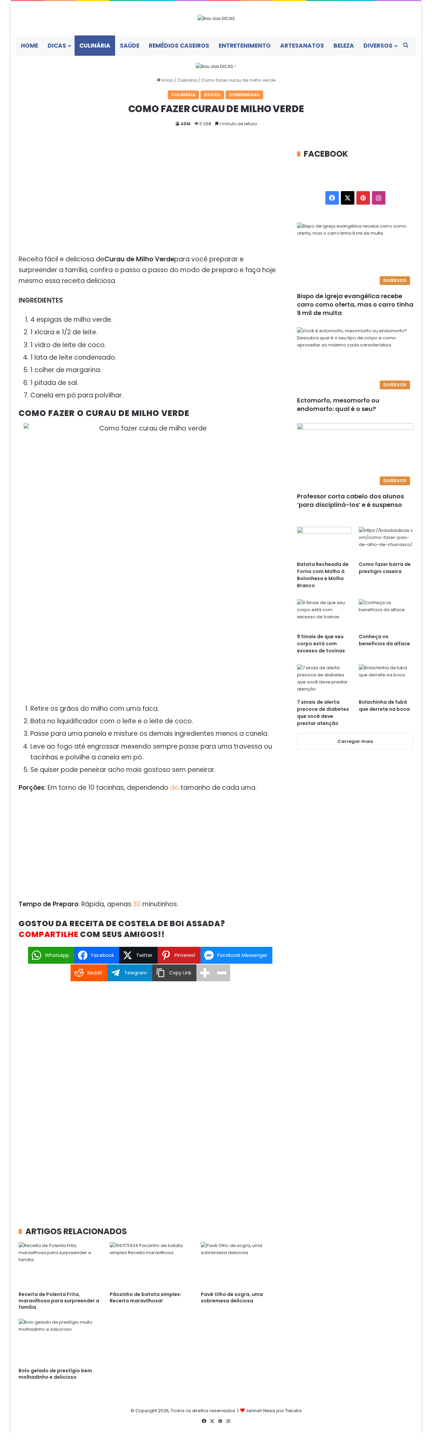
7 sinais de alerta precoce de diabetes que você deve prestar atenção (323, 713)
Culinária (94, 46)
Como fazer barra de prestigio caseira (385, 568)
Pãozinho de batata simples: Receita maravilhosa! (145, 1297)
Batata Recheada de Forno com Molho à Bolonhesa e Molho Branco (323, 575)
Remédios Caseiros (179, 46)
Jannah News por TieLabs (274, 1410)
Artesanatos (302, 46)
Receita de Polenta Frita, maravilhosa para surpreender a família (59, 1300)
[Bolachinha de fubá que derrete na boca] (386, 679)
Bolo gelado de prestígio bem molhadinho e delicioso (55, 1373)
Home (29, 46)
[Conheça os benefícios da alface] (386, 614)
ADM (185, 124)
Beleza (343, 46)
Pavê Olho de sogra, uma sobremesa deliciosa (232, 1297)
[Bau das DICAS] (216, 18)
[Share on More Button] (204, 972)
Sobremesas (244, 95)
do (174, 787)
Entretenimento (245, 46)
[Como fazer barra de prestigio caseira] (386, 542)
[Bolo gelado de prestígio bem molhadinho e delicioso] (59, 1341)
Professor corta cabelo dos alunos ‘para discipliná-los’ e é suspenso (350, 500)
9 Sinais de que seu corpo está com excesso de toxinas (321, 643)
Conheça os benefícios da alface (384, 640)
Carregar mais (355, 741)
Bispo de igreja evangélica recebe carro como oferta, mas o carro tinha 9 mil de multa (355, 304)
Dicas (57, 46)
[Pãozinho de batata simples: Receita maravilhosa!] (150, 1265)
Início (167, 80)
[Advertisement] (150, 198)
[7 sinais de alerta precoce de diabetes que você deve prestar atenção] (324, 679)
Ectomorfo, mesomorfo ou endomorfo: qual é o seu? (338, 404)
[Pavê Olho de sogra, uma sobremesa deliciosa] (241, 1265)
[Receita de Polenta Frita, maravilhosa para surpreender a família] (59, 1265)
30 (137, 904)
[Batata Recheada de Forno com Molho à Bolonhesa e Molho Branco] (324, 542)
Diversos (378, 46)
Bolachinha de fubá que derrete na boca (384, 705)
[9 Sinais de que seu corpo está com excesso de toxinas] (324, 614)
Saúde (129, 46)
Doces (212, 95)
